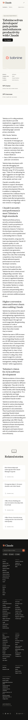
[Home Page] (7, 3)
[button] (21, 7)
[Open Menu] (23, 2)
